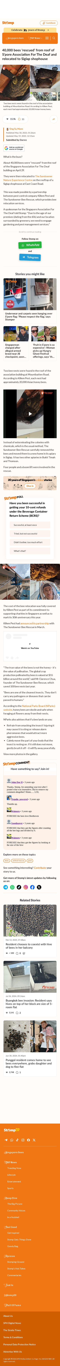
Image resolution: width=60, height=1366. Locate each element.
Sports (10, 1188)
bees (7, 861)
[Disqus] (30, 812)
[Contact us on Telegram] (5, 887)
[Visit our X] (39, 887)
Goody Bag (12, 1246)
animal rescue (18, 861)
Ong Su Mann (16, 129)
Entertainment (14, 1181)
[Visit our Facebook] (32, 887)
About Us (8, 1316)
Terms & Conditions (13, 1337)
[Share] (54, 119)
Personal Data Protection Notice (19, 1344)
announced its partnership (34, 623)
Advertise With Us (12, 1352)
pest (30, 861)
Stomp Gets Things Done (19, 1239)
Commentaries (14, 1275)
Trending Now (14, 1168)
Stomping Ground (15, 1261)
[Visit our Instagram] (25, 887)
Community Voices (16, 1210)
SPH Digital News (12, 1323)
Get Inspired (13, 1232)
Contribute (50, 23)
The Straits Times (12, 1330)
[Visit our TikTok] (19, 887)
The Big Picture (14, 1203)
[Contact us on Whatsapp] (12, 887)
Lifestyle (11, 1174)
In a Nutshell (13, 1217)
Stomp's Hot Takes (16, 1268)
